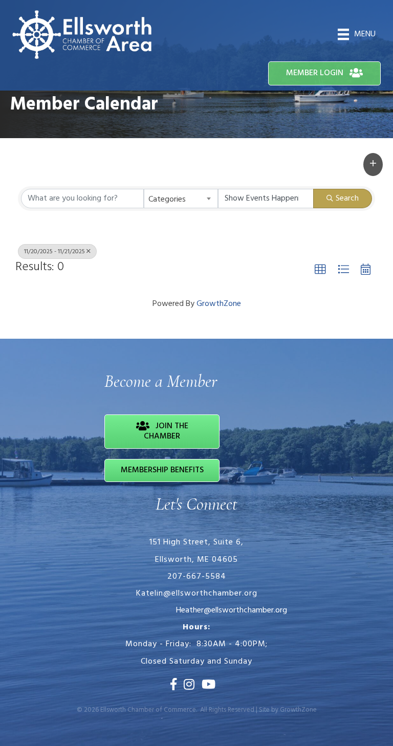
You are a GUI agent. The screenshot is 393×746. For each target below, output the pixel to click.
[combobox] (181, 198)
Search (347, 198)
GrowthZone (218, 304)
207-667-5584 (196, 576)
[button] (373, 164)
